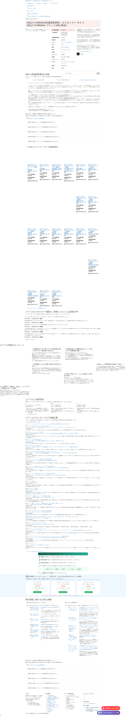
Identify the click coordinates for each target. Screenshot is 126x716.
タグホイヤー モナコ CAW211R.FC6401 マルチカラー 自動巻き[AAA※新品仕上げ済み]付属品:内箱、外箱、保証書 (57, 168)
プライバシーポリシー (52, 707)
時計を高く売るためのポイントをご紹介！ (37, 602)
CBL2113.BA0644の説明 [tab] (39, 80)
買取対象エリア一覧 (51, 702)
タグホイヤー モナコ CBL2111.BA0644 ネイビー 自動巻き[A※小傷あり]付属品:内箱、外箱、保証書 (81, 232)
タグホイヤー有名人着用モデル (32, 482)
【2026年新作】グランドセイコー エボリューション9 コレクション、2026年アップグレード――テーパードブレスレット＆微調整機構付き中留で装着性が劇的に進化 (88, 647)
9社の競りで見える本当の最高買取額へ (37, 118)
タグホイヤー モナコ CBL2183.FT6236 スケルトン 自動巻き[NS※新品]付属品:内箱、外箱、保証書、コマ (32, 232)
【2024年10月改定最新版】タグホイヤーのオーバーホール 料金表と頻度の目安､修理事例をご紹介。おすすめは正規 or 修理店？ (52, 433)
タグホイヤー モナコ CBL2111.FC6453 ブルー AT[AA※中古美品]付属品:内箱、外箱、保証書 (81, 168)
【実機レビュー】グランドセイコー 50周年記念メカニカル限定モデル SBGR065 (88, 626)
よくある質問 (37, 3)
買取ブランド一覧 (51, 701)
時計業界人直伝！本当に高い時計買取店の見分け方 (50, 608)
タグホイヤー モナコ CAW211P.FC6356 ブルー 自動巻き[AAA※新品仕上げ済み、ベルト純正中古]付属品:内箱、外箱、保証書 (69, 168)
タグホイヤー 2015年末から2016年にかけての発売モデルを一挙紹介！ (40, 524)
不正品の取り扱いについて (52, 706)
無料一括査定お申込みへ (32, 414)
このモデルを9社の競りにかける (85, 51)
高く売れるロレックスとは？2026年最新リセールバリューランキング (88, 618)
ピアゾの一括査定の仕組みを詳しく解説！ (49, 635)
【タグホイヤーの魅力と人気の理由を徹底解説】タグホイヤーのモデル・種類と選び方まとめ (45, 440)
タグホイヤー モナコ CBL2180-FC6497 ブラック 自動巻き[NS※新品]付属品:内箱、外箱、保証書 (69, 232)
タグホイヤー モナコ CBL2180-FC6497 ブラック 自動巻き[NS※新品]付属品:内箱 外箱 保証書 (93, 231)
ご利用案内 (44, 3)
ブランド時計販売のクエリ (91, 703)
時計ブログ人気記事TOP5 (71, 602)
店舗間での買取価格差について (53, 698)
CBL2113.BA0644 (65, 47)
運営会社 (49, 708)
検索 (98, 73)
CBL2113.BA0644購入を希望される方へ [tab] (88, 80)
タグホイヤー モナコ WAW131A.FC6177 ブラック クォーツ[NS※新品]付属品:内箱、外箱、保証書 (45, 294)
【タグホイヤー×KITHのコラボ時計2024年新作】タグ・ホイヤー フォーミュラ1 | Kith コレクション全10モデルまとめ (50, 427)
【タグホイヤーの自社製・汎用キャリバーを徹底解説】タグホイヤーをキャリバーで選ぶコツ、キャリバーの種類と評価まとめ (52, 446)
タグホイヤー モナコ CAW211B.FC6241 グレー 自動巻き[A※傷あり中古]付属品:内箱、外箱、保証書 (81, 200)
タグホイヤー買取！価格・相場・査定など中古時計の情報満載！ (39, 504)
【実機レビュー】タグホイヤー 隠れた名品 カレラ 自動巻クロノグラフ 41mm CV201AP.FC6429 (45, 475)
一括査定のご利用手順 (52, 697)
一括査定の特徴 (30, 3)
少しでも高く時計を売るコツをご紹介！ (49, 614)
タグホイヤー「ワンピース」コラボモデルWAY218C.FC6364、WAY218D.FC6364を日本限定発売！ (46, 537)
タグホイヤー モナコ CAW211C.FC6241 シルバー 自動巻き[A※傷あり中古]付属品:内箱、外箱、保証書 (93, 168)
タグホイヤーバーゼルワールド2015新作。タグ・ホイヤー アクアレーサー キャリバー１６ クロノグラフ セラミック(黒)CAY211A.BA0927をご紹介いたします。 (59, 530)
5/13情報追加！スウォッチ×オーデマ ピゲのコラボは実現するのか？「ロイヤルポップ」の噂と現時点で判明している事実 (88, 609)
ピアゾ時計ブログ (51, 703)
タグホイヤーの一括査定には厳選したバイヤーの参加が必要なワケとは (40, 497)
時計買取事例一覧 (51, 699)
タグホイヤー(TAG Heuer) (66, 42)
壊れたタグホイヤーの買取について (33, 489)
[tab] (44, 602)
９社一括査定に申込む (54, 3)
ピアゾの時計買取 (89, 711)
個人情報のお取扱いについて (53, 704)
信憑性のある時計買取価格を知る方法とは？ (50, 624)
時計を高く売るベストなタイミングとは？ (49, 619)
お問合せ (49, 711)
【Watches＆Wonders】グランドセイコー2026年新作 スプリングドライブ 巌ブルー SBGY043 (88, 636)
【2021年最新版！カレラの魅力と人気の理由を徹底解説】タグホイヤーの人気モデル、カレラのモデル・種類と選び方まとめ (51, 453)
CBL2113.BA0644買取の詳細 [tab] (64, 80)
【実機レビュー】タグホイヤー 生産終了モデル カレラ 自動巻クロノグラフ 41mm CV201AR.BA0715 (47, 467)
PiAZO (27, 693)
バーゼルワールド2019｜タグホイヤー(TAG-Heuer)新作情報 (38, 512)
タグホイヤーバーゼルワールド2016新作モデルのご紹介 (37, 545)
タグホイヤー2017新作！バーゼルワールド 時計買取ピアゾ (38, 518)
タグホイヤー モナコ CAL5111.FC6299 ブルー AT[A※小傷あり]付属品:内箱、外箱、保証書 (44, 168)
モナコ (62, 44)
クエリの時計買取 (89, 708)
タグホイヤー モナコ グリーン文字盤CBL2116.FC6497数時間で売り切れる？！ (42, 460)
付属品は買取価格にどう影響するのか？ (49, 629)
